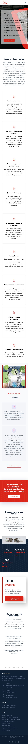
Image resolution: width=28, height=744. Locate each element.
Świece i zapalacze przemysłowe (11, 719)
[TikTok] (15, 742)
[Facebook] (9, 742)
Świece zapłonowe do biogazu (10, 717)
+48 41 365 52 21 (11, 692)
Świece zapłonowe (7, 715)
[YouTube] (18, 742)
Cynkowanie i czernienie (8, 721)
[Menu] (25, 2)
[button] (4, 650)
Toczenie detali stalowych (9, 731)
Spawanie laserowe (7, 725)
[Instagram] (12, 742)
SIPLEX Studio (14, 737)
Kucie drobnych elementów (9, 727)
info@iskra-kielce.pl (11, 697)
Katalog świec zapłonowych (9, 705)
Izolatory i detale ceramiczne (9, 729)
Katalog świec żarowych (8, 707)
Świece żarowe (6, 723)
